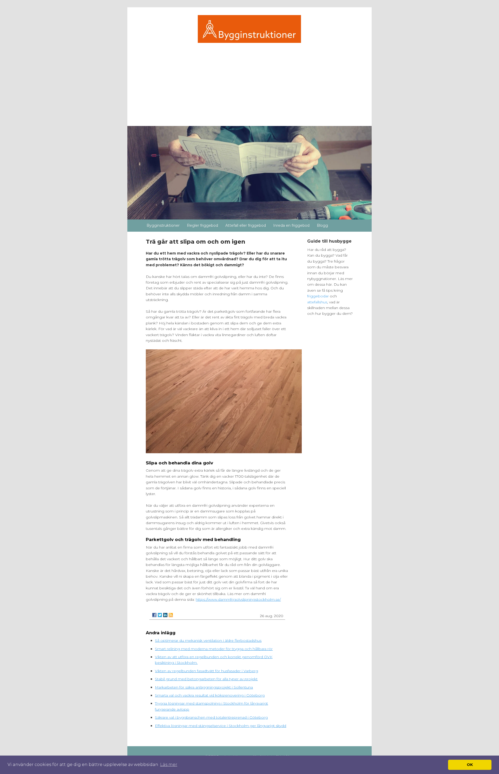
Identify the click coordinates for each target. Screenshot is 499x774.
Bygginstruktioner (163, 225)
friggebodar (318, 296)
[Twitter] (160, 615)
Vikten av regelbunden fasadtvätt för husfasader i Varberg (206, 671)
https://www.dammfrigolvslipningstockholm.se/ (238, 599)
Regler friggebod (202, 225)
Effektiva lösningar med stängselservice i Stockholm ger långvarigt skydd (220, 725)
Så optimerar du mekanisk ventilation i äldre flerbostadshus (208, 640)
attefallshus (317, 302)
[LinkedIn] (165, 615)
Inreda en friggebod (291, 225)
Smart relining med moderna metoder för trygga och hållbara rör (214, 648)
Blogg (322, 225)
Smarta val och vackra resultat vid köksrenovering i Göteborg (210, 695)
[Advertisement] (249, 81)
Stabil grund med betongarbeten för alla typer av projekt (206, 679)
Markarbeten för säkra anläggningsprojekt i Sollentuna (204, 687)
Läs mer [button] (168, 764)
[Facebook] (154, 615)
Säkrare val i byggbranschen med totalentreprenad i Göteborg (211, 717)
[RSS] (171, 615)
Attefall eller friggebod (245, 225)
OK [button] (470, 764)
